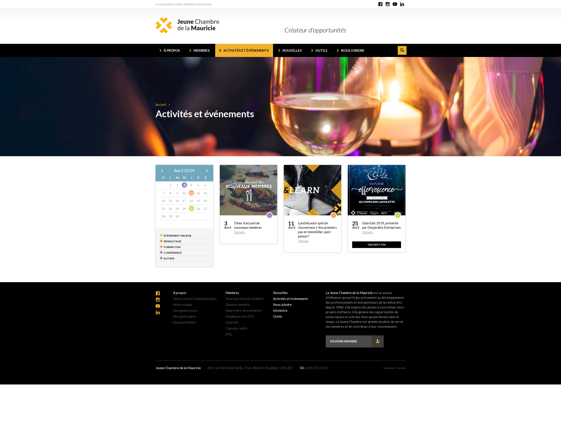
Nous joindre (352, 50)
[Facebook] (380, 4)
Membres (201, 50)
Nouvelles (292, 50)
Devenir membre (237, 304)
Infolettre (280, 310)
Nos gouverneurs (185, 310)
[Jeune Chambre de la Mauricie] (187, 25)
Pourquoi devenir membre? (244, 299)
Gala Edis (232, 322)
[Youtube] (395, 4)
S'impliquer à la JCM (239, 316)
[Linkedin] (402, 4)
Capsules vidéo (236, 328)
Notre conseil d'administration (195, 299)
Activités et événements (246, 50)
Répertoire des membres (243, 310)
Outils (321, 50)
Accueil (161, 104)
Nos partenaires (184, 316)
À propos (172, 50)
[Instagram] (387, 4)
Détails (239, 232)
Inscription (376, 244)
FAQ (228, 334)
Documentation (184, 322)
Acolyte (401, 368)
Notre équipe (182, 304)
